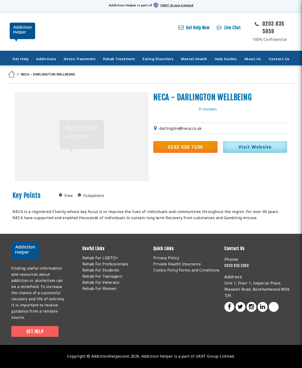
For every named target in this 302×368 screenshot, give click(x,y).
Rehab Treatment (119, 58)
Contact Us (279, 58)
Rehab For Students (100, 270)
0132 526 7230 (185, 147)
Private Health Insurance (177, 264)
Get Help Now (198, 27)
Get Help (21, 58)
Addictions (46, 58)
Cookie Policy (165, 270)
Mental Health (194, 58)
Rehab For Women (99, 288)
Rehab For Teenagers (102, 276)
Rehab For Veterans (100, 282)
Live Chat (232, 27)
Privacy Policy (166, 257)
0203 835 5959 (236, 265)
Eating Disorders (158, 58)
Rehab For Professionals (105, 264)
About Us (252, 58)
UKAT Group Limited (176, 5)
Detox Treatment (80, 58)
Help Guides (226, 58)
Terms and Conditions (199, 270)
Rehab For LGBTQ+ (100, 257)
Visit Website (255, 147)
